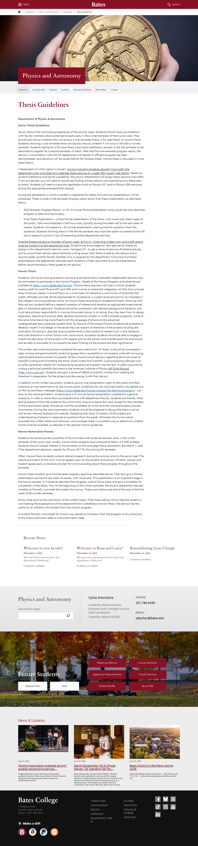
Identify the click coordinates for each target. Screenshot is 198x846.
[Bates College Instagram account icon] (165, 807)
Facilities (65, 90)
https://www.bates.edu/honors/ (53, 285)
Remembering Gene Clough (152, 548)
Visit (64, 686)
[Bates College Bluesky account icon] (165, 799)
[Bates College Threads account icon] (173, 799)
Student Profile (107, 686)
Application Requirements (107, 674)
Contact (114, 90)
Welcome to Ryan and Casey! (100, 548)
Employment (97, 813)
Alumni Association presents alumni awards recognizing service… (42, 767)
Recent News (101, 90)
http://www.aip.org (31, 372)
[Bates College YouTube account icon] (173, 807)
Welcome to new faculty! (43, 548)
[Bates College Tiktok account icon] (158, 807)
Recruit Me (147, 686)
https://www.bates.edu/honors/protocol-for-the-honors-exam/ (95, 390)
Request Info (33, 686)
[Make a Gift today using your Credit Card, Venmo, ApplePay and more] (22, 832)
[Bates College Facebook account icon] (158, 799)
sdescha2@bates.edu (150, 618)
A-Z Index (129, 800)
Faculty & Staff (38, 90)
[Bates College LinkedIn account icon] (158, 814)
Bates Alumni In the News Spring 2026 (151, 767)
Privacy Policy (130, 805)
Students (53, 90)
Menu (26, 4)
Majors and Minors (107, 662)
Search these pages (29, 608)
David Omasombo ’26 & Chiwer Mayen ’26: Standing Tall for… (95, 767)
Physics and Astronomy (48, 12)
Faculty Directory (148, 674)
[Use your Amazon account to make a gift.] (32, 832)
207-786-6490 (145, 602)
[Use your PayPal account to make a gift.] (43, 832)
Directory (95, 809)
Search (176, 4)
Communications (99, 805)
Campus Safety (98, 800)
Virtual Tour (130, 817)
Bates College (38, 800)
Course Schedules (147, 662)
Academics (30, 12)
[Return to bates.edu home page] (20, 12)
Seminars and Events (82, 90)
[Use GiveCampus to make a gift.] (54, 832)
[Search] (68, 616)
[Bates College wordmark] (98, 4)
